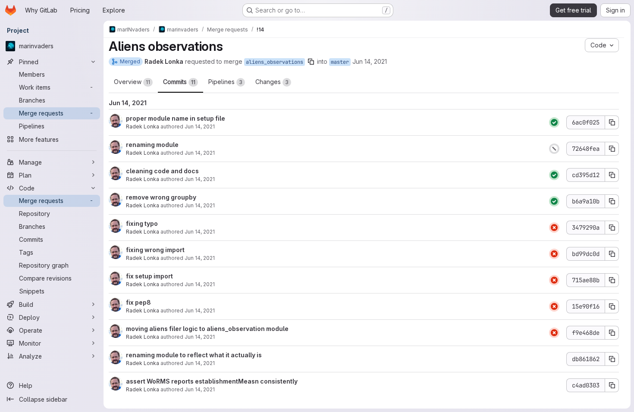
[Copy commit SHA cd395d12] (612, 175)
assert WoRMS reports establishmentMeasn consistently (212, 381)
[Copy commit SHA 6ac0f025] (612, 122)
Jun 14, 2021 (369, 61)
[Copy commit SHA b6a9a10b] (612, 201)
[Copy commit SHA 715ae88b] (612, 280)
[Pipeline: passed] (554, 122)
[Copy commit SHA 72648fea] (612, 149)
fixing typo (142, 223)
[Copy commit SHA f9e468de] (612, 333)
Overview (132, 81)
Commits (179, 81)
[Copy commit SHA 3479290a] (612, 227)
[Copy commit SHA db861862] (612, 359)
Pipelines (225, 81)
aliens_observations (274, 62)
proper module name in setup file (175, 118)
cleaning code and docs (162, 171)
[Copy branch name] (311, 61)
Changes (272, 81)
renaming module (152, 144)
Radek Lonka (142, 126)
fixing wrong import (155, 249)
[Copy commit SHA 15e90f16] (612, 306)
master (340, 62)
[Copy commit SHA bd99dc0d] (612, 254)
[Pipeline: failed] (554, 227)
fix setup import (149, 276)
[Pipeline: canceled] (554, 149)
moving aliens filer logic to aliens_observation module (207, 328)
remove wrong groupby (161, 197)
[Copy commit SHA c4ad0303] (612, 385)
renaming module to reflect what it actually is (194, 355)
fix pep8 (138, 302)
